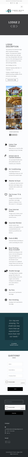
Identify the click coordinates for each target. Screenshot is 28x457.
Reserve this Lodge (12, 79)
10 (16, 134)
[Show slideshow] (14, 131)
